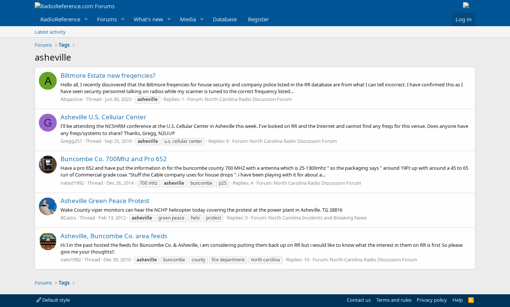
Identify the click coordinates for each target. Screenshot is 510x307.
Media (188, 19)
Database (225, 19)
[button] (86, 19)
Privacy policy (432, 300)
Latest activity (50, 31)
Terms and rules (393, 300)
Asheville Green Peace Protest (104, 200)
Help (458, 300)
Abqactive (71, 99)
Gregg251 (71, 141)
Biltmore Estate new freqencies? (107, 75)
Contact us (359, 300)
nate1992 (70, 259)
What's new (148, 19)
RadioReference (60, 19)
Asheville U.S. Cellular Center (103, 117)
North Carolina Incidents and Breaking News (317, 217)
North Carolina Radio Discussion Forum (248, 99)
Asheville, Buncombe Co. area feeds (113, 235)
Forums (107, 19)
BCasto (68, 217)
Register (258, 19)
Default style (55, 300)
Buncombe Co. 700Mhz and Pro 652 (113, 158)
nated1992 (72, 182)
